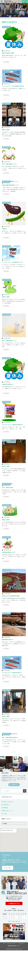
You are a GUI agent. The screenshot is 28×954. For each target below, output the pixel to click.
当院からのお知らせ (8, 801)
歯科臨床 (5, 807)
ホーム (4, 943)
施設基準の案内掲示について (14, 945)
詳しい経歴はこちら (14, 784)
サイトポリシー (21, 943)
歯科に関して (6, 804)
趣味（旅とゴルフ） (8, 810)
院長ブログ (21, 9)
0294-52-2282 (15, 898)
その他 (5, 813)
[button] (25, 1)
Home (1, 18)
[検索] (24, 791)
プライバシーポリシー (12, 943)
